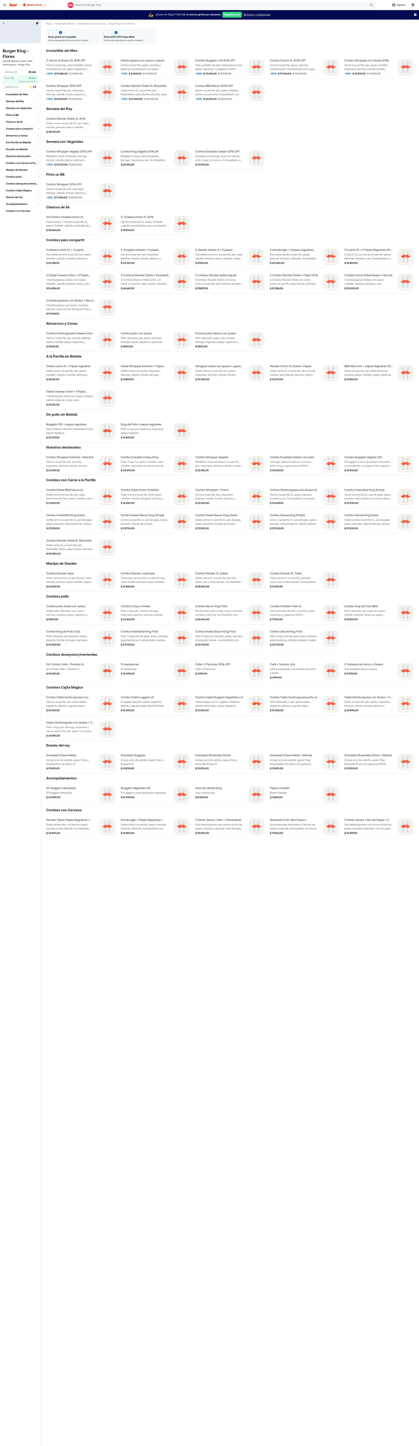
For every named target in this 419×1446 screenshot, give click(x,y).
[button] (34, 5)
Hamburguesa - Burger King (16, 64)
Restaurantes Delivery (65, 23)
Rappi (49, 23)
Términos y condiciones (256, 14)
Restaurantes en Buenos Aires (92, 23)
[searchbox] (220, 5)
